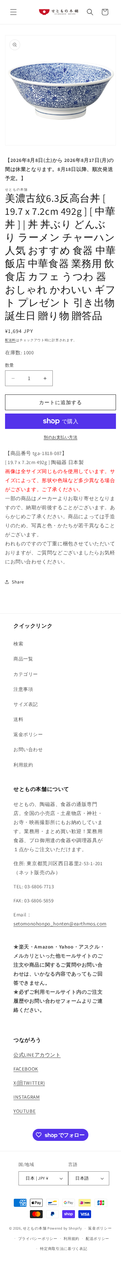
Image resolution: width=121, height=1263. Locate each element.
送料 (18, 719)
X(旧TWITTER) (29, 1083)
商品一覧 (23, 659)
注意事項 (23, 689)
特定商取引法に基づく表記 (63, 1248)
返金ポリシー (28, 734)
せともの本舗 (34, 1228)
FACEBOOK (25, 1069)
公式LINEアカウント (37, 1055)
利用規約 (23, 765)
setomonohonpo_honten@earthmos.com (60, 923)
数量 (9, 365)
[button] (13, 12)
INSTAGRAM (26, 1097)
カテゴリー (25, 674)
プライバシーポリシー (37, 1238)
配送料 (10, 340)
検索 (18, 644)
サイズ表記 (25, 704)
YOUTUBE (24, 1111)
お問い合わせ (28, 749)
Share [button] (18, 582)
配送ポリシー (97, 1238)
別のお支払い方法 (60, 437)
